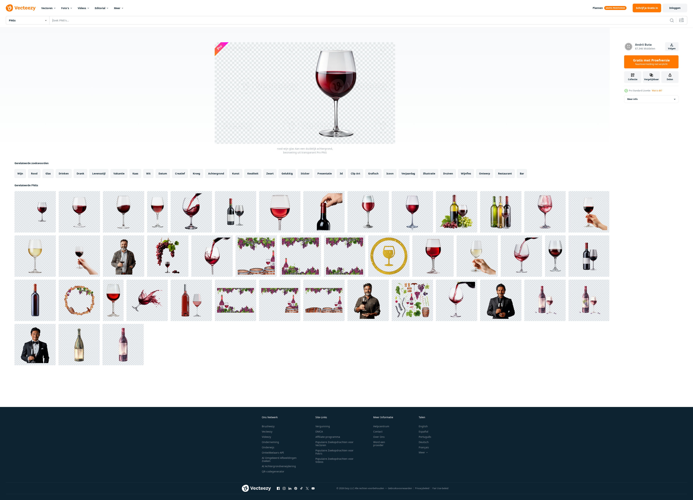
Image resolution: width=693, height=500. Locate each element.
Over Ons (379, 437)
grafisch (373, 173)
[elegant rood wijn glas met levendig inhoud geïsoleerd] (412, 211)
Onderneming (270, 442)
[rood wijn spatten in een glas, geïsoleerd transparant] (147, 300)
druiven (448, 173)
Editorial (100, 8)
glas (48, 173)
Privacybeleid (422, 488)
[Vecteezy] (21, 8)
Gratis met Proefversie (651, 62)
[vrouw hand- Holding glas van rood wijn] (589, 211)
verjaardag (408, 173)
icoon (390, 173)
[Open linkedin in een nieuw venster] (289, 488)
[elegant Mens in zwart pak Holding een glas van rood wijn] (500, 300)
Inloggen (674, 8)
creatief (180, 173)
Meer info (632, 99)
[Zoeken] (672, 20)
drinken (64, 173)
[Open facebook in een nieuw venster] (278, 488)
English (423, 426)
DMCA (319, 431)
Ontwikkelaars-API (273, 452)
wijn (20, 173)
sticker (305, 173)
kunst (235, 173)
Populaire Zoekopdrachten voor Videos (334, 460)
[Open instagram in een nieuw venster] (284, 488)
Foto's (65, 8)
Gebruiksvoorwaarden (400, 488)
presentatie (324, 173)
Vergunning (322, 426)
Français (424, 447)
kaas (135, 173)
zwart (270, 173)
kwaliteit (252, 173)
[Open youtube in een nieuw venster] (313, 488)
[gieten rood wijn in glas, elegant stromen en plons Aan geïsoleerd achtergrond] (456, 300)
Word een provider (379, 443)
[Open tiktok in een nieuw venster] (301, 488)
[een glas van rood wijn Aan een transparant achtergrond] (368, 211)
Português (425, 437)
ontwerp (484, 173)
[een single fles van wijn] (35, 300)
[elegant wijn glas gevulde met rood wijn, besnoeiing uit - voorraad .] (157, 211)
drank (80, 173)
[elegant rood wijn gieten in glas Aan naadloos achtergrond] (191, 211)
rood (34, 173)
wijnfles (466, 173)
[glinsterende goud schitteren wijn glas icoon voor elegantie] (388, 256)
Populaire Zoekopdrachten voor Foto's (334, 452)
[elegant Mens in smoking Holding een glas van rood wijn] (35, 344)
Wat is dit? (657, 90)
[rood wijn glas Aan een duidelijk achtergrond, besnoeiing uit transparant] (35, 211)
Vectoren (47, 8)
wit (148, 173)
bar (522, 173)
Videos (82, 8)
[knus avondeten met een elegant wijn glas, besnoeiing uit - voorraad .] (113, 300)
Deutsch (424, 442)
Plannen (598, 8)
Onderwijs (268, 447)
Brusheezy (268, 426)
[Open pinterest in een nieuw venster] (295, 488)
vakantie (118, 173)
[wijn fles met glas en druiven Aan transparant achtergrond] (456, 211)
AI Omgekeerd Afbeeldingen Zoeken (279, 459)
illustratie (429, 173)
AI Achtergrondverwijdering (279, 466)
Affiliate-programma (327, 437)
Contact (377, 431)
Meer (117, 8)
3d (341, 173)
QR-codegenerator (273, 471)
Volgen (672, 48)
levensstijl (98, 173)
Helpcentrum (381, 426)
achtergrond (216, 173)
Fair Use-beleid (440, 488)
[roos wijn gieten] (191, 300)
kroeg (196, 173)
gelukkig (287, 173)
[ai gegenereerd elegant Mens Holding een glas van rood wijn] (123, 256)
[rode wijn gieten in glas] (521, 256)
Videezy (266, 437)
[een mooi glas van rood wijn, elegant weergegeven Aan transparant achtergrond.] (545, 211)
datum (163, 173)
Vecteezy (267, 431)
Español (423, 431)
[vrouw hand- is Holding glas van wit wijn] (477, 256)
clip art (355, 173)
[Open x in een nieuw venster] (307, 488)
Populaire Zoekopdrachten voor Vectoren (334, 443)
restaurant (505, 173)
